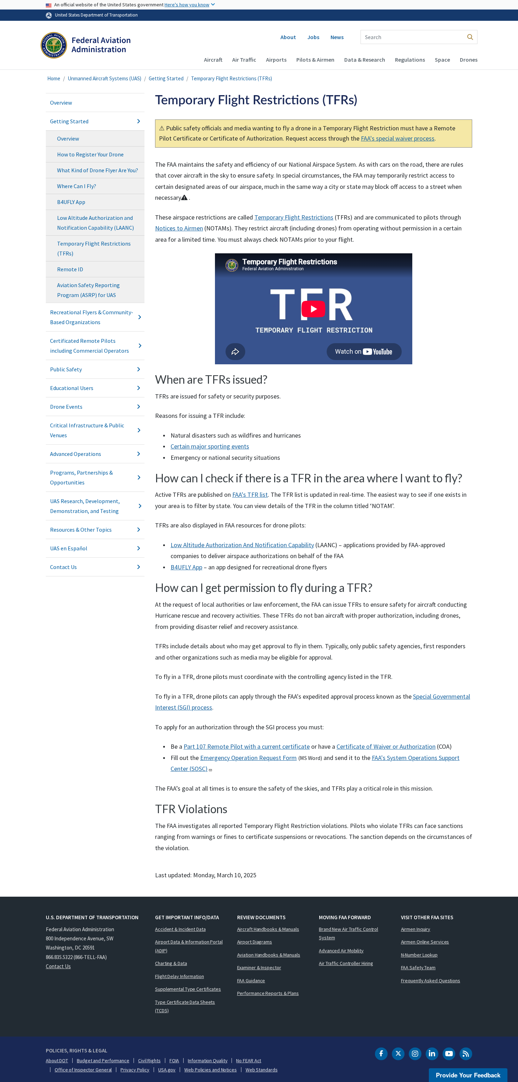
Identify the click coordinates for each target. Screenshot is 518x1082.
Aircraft (213, 59)
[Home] (85, 48)
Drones (468, 59)
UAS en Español (68, 548)
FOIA (174, 1060)
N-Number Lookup (419, 955)
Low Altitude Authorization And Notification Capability (242, 545)
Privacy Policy (135, 1069)
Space (442, 59)
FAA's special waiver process (397, 138)
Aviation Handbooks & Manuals (268, 955)
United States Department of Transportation (96, 15)
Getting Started (166, 78)
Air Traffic (244, 59)
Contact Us (63, 566)
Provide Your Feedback (468, 1075)
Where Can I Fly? (76, 186)
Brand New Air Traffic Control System (348, 933)
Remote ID (70, 269)
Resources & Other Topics (81, 529)
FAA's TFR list (250, 494)
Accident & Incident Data (180, 929)
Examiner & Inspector (259, 967)
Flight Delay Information (179, 976)
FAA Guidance (251, 980)
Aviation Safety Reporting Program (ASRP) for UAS (88, 290)
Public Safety (66, 369)
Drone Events (66, 406)
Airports (276, 59)
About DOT (57, 1060)
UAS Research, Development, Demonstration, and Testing (85, 505)
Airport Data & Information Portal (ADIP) (189, 946)
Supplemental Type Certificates (188, 989)
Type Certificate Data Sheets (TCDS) (185, 1006)
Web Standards (262, 1069)
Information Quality (207, 1060)
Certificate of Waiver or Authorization (386, 746)
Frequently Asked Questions (430, 980)
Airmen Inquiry (416, 929)
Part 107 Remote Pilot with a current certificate (247, 746)
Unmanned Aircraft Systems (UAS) (104, 78)
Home (53, 78)
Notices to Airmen (179, 228)
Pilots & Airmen (315, 59)
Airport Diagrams (254, 942)
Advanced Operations (75, 453)
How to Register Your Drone (90, 154)
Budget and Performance (103, 1060)
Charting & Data (171, 963)
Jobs (313, 37)
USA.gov (166, 1069)
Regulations (410, 59)
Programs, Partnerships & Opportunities (81, 477)
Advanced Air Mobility (341, 950)
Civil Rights (149, 1060)
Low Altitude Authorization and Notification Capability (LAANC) (95, 222)
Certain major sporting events (210, 446)
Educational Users (71, 387)
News (337, 37)
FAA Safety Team (418, 967)
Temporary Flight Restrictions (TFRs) (231, 78)
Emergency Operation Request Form (248, 758)
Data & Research (364, 59)
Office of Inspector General (83, 1069)
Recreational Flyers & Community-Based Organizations (91, 317)
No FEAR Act (248, 1060)
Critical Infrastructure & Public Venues (87, 430)
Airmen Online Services (425, 942)
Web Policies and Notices (210, 1069)
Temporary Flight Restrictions (293, 217)
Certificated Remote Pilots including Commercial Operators (89, 345)
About (288, 37)
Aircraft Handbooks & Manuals (268, 929)
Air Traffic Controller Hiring (346, 963)
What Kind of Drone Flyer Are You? (97, 170)
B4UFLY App (71, 201)
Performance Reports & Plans (268, 993)
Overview (61, 102)
